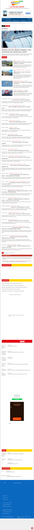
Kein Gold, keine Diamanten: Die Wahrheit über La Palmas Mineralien (18, 364)
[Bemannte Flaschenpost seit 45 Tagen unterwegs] (4, 475)
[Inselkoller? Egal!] (4, 360)
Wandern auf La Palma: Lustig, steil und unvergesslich (15, 453)
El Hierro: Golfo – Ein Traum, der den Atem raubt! (19, 213)
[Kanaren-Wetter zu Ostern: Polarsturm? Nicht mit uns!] (7, 75)
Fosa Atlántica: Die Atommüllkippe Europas (18, 114)
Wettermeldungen (21, 260)
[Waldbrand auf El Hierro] (5, 127)
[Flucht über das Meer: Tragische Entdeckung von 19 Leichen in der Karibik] (4, 244)
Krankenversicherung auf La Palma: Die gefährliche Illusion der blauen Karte (19, 370)
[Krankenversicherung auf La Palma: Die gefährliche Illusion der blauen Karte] (4, 370)
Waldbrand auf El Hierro (14, 128)
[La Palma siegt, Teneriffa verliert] (4, 348)
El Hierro (14, 90)
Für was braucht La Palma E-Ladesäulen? (21, 100)
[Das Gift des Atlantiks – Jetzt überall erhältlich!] (6, 141)
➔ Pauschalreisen (8, 20)
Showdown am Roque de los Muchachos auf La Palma (16, 352)
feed (22, 517)
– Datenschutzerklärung (7, 509)
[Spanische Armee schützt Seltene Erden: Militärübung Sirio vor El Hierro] (5, 235)
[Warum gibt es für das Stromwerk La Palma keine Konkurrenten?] (5, 156)
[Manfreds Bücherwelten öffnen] (17, 412)
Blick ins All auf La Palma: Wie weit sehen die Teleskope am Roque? (12, 283)
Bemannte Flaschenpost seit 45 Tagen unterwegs (14, 476)
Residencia (17, 260)
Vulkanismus (15, 48)
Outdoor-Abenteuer (5, 497)
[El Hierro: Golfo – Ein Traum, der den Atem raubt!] (4, 212)
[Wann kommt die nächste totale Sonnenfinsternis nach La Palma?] (4, 375)
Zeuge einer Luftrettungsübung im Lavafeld (20, 207)
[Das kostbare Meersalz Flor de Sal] (4, 464)
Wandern (4, 450)
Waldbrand (19, 105)
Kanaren (12, 189)
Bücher (10, 113)
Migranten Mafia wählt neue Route (15, 135)
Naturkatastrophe (14, 105)
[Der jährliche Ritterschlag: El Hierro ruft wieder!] (4, 219)
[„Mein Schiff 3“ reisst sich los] (3, 472)
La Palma (6, 48)
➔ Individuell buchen (15, 20)
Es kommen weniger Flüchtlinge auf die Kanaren (18, 150)
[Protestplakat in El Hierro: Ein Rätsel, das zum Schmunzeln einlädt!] (5, 181)
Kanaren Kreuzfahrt (6, 468)
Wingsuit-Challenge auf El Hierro (20, 91)
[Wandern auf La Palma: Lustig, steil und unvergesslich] (4, 456)
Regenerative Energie (18, 98)
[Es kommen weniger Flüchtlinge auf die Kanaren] (4, 149)
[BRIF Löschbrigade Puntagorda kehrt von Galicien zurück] (5, 105)
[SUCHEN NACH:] (28, 22)
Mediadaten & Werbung (6, 513)
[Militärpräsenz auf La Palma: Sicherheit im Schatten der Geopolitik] (7, 65)
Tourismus (25, 181)
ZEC (3, 261)
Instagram (10, 502)
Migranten (12, 134)
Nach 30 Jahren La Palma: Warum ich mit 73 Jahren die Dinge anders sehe (13, 285)
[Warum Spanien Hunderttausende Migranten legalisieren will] (5, 164)
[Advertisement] (17, 332)
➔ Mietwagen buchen (23, 20)
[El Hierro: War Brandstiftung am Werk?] (5, 120)
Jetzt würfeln (22, 341)
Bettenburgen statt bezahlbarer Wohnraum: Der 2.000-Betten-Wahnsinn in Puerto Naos (14, 287)
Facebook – (4, 502)
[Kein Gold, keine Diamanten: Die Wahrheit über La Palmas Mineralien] (4, 366)
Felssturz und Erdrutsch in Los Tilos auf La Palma (15, 459)
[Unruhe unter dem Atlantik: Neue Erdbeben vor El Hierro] (7, 86)
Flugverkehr (18, 90)
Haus (16, 181)
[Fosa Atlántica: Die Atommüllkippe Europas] (5, 113)
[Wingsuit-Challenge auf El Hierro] (7, 95)
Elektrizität (14, 226)
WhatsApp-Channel (8, 504)
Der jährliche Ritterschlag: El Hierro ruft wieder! (18, 220)
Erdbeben (3, 48)
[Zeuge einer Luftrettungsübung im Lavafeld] (6, 205)
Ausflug (9, 197)
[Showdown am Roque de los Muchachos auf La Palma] (4, 354)
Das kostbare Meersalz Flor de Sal (13, 463)
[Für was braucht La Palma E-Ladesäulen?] (6, 98)
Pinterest (7, 502)
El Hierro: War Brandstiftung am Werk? (17, 121)
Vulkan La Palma (10, 48)
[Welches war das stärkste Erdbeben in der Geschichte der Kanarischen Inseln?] (17, 47)
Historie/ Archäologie (14, 212)
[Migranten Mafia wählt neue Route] (4, 134)
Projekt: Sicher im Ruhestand (6, 506)
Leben (20, 60)
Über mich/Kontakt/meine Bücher (7, 511)
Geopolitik (15, 60)
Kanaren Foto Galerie (5, 499)
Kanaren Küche (5, 495)
